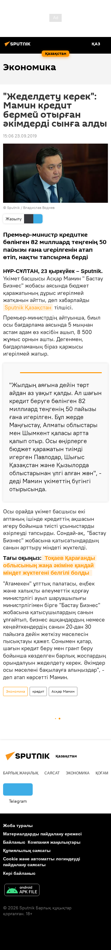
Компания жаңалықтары (54, 842)
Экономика (15, 691)
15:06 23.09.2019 (20, 136)
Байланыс (14, 842)
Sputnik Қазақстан (28, 307)
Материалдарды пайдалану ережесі (42, 833)
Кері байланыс (19, 873)
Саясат (52, 773)
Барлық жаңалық (20, 773)
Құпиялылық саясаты (27, 850)
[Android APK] (22, 891)
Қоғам (102, 773)
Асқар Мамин (63, 691)
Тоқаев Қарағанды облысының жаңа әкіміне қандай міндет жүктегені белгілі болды (50, 565)
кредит (38, 691)
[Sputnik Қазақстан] (18, 46)
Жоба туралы (18, 825)
